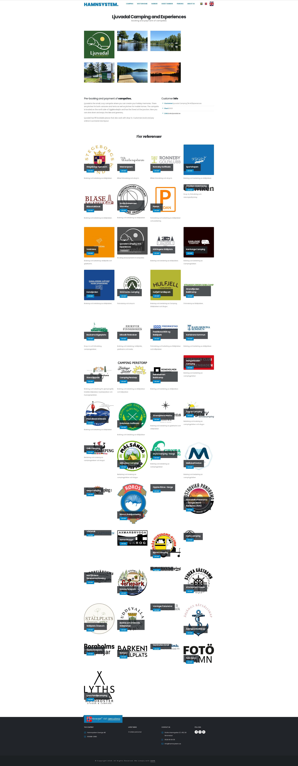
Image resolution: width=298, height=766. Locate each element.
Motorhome (142, 4)
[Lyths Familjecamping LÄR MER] (99, 687)
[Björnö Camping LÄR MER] (165, 545)
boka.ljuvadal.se (174, 113)
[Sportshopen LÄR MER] (199, 159)
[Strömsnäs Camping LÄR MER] (132, 285)
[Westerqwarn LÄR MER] (132, 159)
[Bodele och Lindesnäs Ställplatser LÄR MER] (132, 618)
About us (191, 4)
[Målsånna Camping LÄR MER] (132, 456)
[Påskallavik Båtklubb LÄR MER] (99, 413)
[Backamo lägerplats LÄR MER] (99, 327)
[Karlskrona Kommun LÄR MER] (199, 327)
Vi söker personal (134, 732)
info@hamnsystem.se (173, 744)
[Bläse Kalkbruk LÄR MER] (99, 199)
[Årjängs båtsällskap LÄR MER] (199, 620)
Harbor (154, 4)
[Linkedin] (203, 732)
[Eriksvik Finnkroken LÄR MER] (132, 327)
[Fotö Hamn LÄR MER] (199, 654)
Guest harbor (167, 4)
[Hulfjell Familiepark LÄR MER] (165, 285)
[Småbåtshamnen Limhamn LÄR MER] (132, 199)
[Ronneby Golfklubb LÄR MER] (165, 159)
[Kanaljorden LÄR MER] (99, 285)
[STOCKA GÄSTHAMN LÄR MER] (199, 581)
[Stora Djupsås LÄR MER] (99, 370)
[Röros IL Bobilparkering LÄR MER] (132, 503)
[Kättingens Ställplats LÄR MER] (165, 242)
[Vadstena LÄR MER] (99, 242)
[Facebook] (196, 732)
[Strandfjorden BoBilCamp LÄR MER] (199, 285)
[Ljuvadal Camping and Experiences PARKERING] (132, 240)
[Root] (101, 4)
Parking (180, 4)
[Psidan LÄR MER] (165, 199)
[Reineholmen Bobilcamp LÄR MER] (165, 370)
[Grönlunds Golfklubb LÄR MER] (132, 416)
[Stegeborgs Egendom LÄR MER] (99, 159)
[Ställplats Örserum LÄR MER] (99, 618)
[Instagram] (200, 732)
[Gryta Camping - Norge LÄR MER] (165, 450)
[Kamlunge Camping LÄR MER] (199, 242)
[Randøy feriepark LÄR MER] (132, 582)
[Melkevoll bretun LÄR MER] (199, 456)
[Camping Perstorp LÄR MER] (132, 370)
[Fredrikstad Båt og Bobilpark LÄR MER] (165, 327)
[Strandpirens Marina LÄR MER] (165, 411)
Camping (129, 4)
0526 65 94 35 (170, 740)
